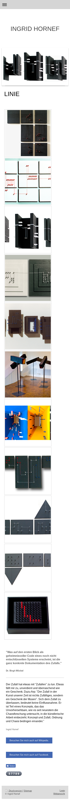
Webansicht (59, 793)
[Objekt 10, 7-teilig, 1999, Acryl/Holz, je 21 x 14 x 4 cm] (27, 133)
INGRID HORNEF (35, 28)
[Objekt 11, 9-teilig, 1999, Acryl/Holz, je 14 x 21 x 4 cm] (27, 181)
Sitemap (28, 790)
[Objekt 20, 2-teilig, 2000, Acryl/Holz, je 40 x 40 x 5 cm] (27, 278)
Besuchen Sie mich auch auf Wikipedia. (29, 740)
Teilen (12, 766)
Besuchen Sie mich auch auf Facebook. (29, 755)
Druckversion (15, 790)
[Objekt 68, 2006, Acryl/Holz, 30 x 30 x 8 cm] (27, 616)
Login (62, 790)
